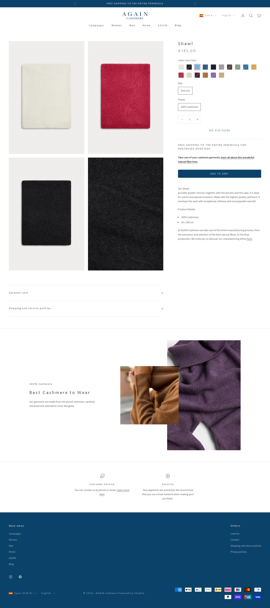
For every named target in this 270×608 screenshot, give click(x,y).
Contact (235, 539)
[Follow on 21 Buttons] (20, 577)
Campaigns (96, 25)
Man (132, 25)
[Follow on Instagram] (10, 577)
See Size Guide (220, 130)
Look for (235, 533)
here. (249, 238)
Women (116, 25)
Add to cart (219, 173)
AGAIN (163, 25)
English (226, 15)
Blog (178, 25)
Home (147, 25)
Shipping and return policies (246, 545)
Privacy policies (239, 551)
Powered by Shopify (131, 593)
